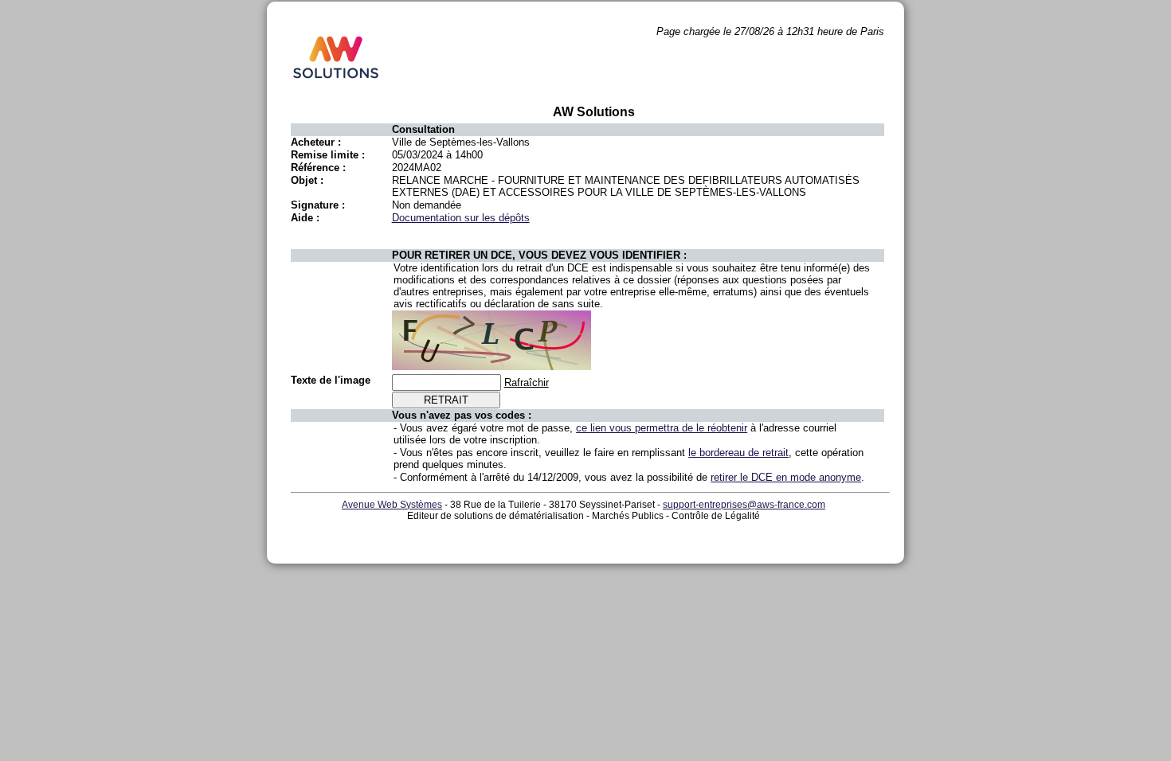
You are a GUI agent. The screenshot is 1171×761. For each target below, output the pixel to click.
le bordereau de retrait (738, 453)
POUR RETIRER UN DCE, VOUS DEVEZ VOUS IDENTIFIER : (539, 255)
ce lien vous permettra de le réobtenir (661, 428)
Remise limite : (328, 155)
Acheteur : (316, 142)
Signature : (318, 205)
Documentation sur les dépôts (461, 218)
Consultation (423, 129)
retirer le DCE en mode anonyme (786, 477)
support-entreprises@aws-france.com (744, 504)
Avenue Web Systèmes (392, 504)
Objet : (307, 180)
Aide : (305, 218)
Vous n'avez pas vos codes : (461, 415)
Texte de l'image (330, 380)
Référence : (318, 168)
